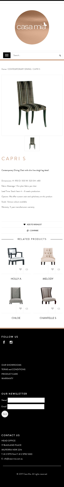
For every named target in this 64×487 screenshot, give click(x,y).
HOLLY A (16, 279)
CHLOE (16, 318)
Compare (34, 230)
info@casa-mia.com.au (13, 458)
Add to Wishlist (34, 224)
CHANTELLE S (48, 318)
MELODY (48, 279)
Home (3, 69)
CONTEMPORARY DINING (19, 69)
